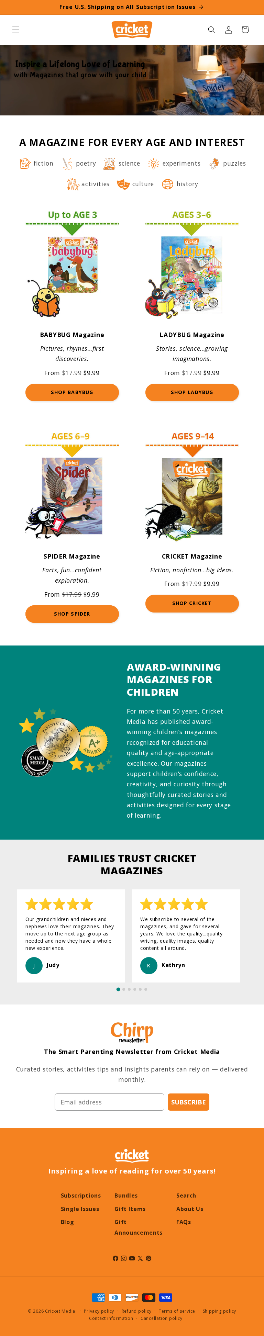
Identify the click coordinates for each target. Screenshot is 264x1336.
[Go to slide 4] (134, 989)
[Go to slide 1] (118, 989)
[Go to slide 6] (145, 989)
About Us (189, 1209)
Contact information (111, 1318)
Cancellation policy (162, 1318)
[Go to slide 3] (129, 989)
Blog (67, 1222)
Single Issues (80, 1209)
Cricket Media (60, 1311)
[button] (16, 29)
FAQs (183, 1222)
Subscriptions (81, 1195)
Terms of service (177, 1311)
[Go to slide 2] (123, 989)
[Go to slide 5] (140, 989)
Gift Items (130, 1209)
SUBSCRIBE (188, 1102)
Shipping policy (219, 1311)
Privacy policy (99, 1311)
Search (186, 1195)
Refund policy (137, 1311)
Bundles (126, 1195)
